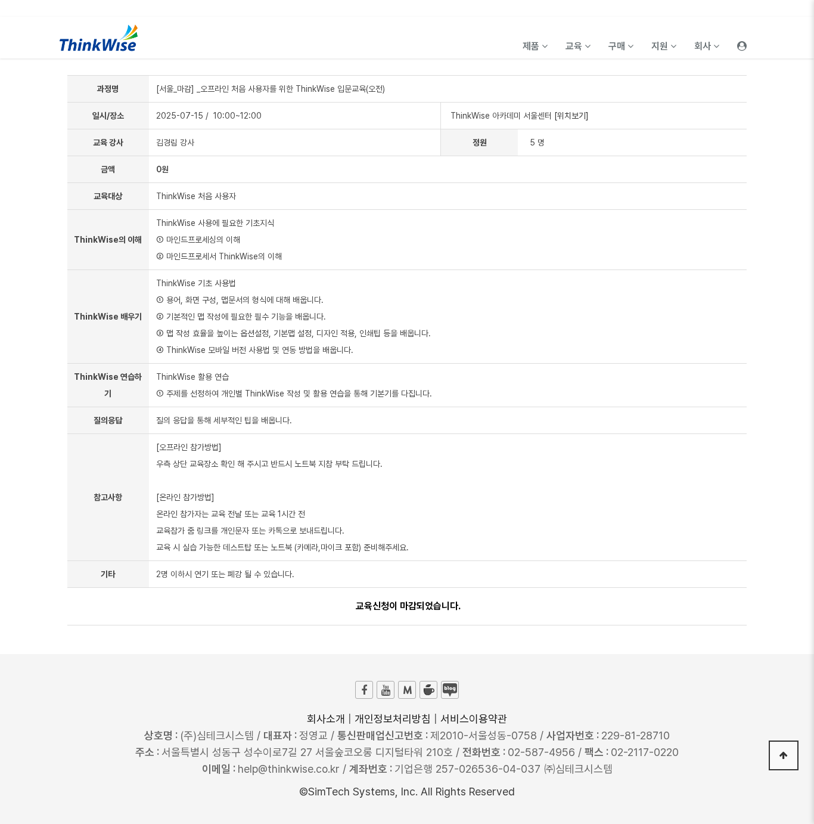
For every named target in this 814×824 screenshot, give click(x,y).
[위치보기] (571, 115)
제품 (532, 46)
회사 (703, 46)
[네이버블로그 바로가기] (450, 690)
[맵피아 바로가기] (407, 690)
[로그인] (742, 37)
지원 (660, 46)
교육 (575, 46)
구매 (617, 46)
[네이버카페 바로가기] (428, 690)
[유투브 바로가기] (385, 690)
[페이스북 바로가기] (364, 690)
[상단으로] (784, 755)
